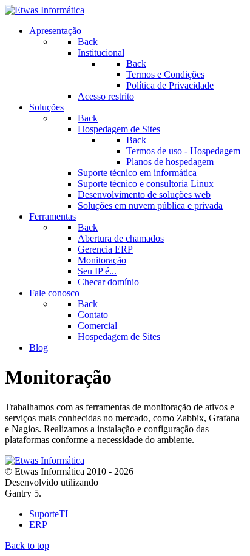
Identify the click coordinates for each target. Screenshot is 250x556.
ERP (38, 525)
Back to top (27, 545)
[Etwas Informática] (44, 10)
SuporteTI (48, 514)
